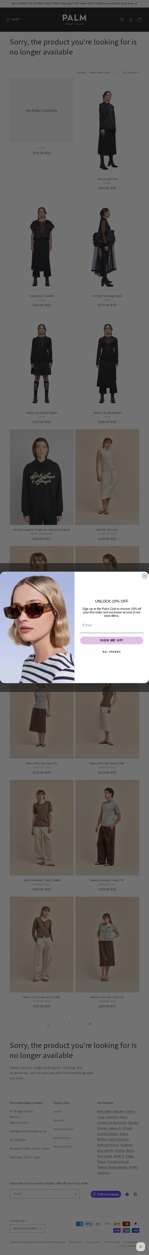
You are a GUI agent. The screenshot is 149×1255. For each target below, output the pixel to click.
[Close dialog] (145, 576)
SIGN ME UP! (111, 640)
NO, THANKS (112, 652)
